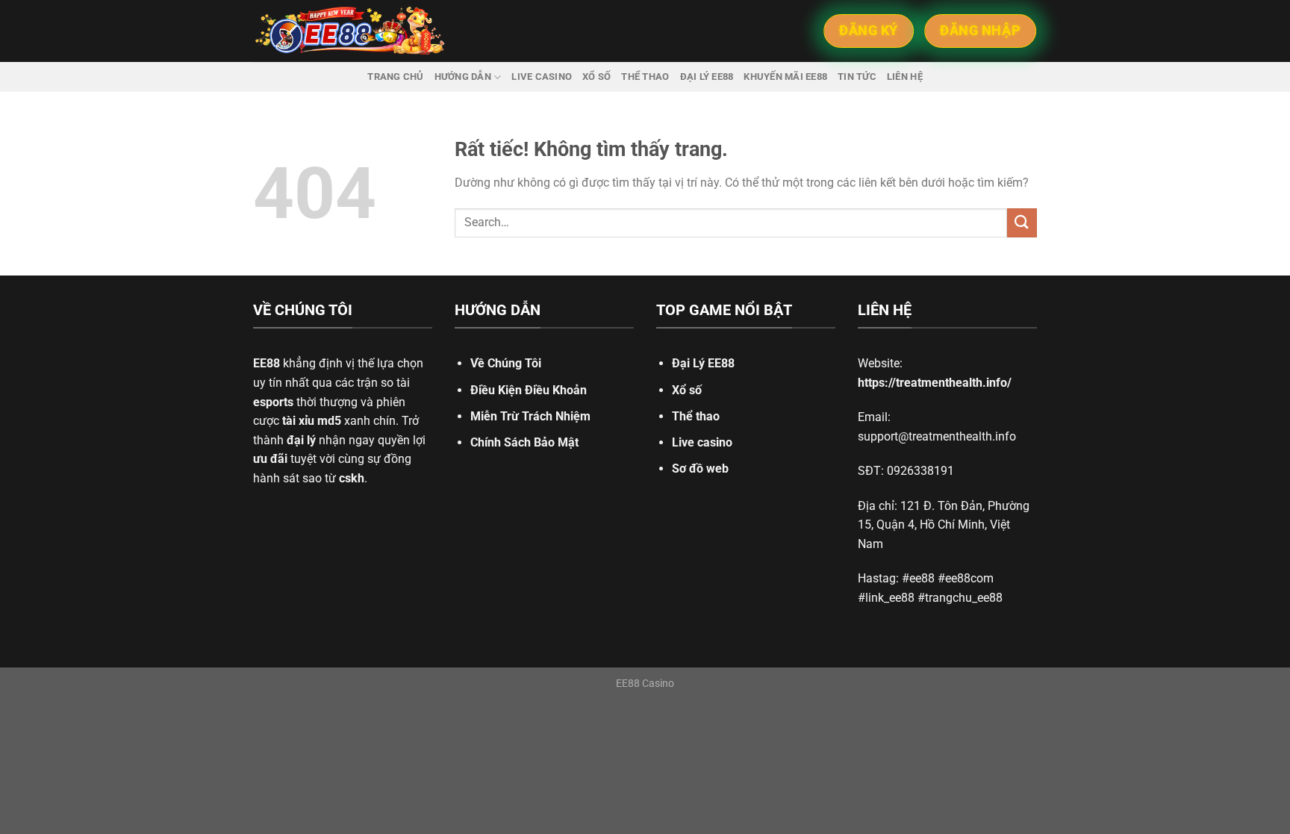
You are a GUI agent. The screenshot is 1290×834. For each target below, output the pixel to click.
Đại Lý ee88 (707, 76)
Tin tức (857, 76)
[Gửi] (1022, 222)
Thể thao (645, 76)
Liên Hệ (905, 76)
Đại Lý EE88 (703, 363)
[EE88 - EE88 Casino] (350, 31)
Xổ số (596, 76)
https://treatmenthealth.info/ (935, 383)
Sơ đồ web (700, 468)
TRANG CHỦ (395, 76)
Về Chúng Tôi (505, 363)
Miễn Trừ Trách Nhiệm (530, 416)
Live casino (541, 76)
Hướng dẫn (462, 76)
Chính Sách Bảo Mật (524, 442)
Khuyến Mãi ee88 (785, 76)
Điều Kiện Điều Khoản (528, 390)
